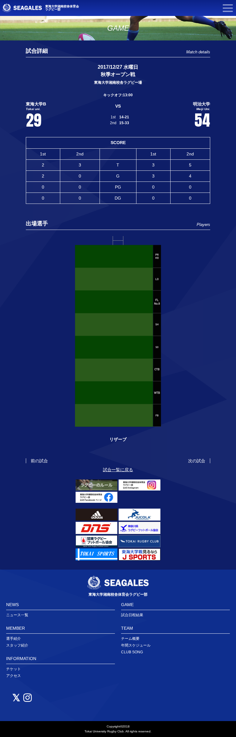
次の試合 (196, 460)
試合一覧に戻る (118, 469)
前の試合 (39, 460)
